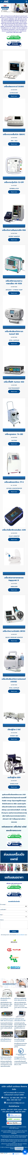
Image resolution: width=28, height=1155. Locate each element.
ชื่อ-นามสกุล (3, 904)
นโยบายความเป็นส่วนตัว (20, 934)
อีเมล (1, 914)
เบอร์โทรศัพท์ (3, 909)
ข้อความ (2, 920)
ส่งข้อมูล (14, 931)
